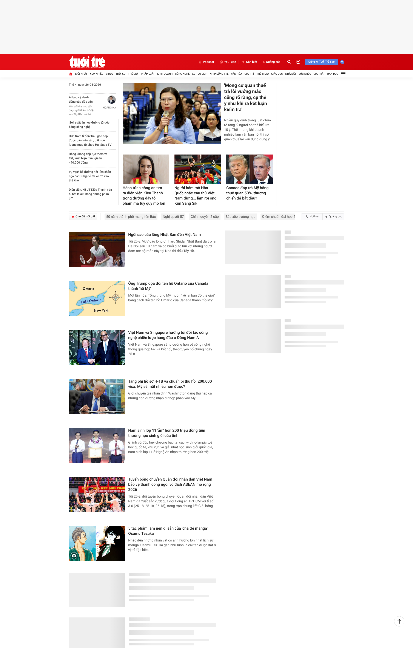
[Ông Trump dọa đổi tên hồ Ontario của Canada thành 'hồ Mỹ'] (97, 298)
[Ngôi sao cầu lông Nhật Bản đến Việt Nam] (97, 249)
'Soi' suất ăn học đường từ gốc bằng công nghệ (89, 122)
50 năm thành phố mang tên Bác (131, 217)
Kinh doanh (165, 73)
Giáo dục (277, 73)
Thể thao (262, 73)
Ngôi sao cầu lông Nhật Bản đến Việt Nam (164, 234)
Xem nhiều (96, 73)
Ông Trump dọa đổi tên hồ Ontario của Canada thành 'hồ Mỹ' (168, 286)
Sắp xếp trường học (240, 217)
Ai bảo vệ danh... (80, 97)
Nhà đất (290, 73)
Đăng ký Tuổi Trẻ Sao (321, 61)
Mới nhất (81, 73)
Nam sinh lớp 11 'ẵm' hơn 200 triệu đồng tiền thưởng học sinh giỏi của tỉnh (166, 433)
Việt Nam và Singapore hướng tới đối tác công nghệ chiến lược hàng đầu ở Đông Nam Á (168, 335)
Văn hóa (236, 73)
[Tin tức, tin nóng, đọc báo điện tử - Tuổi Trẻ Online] (87, 62)
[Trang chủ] (71, 73)
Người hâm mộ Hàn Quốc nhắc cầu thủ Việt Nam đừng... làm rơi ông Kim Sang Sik (195, 196)
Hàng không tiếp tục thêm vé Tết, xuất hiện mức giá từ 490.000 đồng (88, 156)
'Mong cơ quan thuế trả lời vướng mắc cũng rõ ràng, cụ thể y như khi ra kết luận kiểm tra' (245, 97)
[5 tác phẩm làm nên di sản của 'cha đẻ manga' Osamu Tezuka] (97, 543)
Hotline (314, 216)
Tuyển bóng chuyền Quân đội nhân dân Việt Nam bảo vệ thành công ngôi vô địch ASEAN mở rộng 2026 (170, 484)
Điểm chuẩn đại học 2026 (281, 217)
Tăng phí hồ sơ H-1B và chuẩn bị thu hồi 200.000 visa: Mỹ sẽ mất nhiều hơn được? (170, 384)
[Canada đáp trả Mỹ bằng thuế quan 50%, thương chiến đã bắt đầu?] (249, 169)
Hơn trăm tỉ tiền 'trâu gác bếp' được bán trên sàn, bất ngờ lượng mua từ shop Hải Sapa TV (90, 138)
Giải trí (249, 73)
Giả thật (319, 73)
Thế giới (133, 73)
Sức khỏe (305, 73)
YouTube (230, 62)
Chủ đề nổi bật (85, 216)
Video (109, 73)
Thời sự (120, 73)
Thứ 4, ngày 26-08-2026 (85, 85)
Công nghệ (182, 73)
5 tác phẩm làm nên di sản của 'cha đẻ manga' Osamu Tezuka (168, 531)
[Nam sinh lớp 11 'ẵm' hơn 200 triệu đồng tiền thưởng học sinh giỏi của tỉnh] (97, 445)
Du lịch (202, 73)
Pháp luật (148, 73)
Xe (193, 73)
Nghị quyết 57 (173, 217)
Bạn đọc (332, 73)
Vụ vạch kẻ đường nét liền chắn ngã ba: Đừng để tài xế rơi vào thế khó (90, 173)
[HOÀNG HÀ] (106, 99)
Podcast (208, 62)
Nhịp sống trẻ (219, 73)
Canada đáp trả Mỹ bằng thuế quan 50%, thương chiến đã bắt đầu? (247, 193)
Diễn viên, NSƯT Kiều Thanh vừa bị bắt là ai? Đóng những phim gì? (90, 191)
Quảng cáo (273, 62)
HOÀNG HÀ (109, 107)
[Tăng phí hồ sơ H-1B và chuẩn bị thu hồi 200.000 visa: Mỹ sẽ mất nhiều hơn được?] (97, 396)
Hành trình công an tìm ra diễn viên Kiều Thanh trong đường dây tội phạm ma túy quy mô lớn (144, 196)
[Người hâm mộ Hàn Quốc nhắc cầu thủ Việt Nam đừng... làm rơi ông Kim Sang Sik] (197, 169)
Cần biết (251, 62)
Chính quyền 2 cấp (205, 217)
